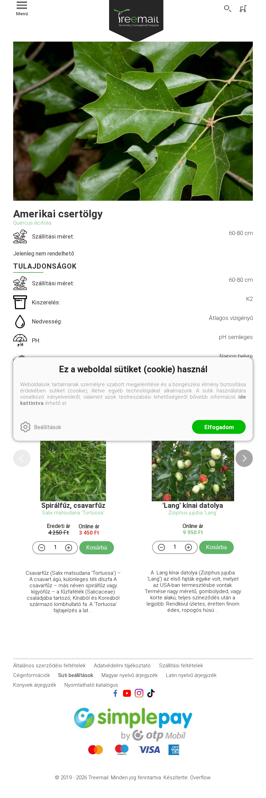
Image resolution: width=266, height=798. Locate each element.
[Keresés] (228, 8)
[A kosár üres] (243, 8)
